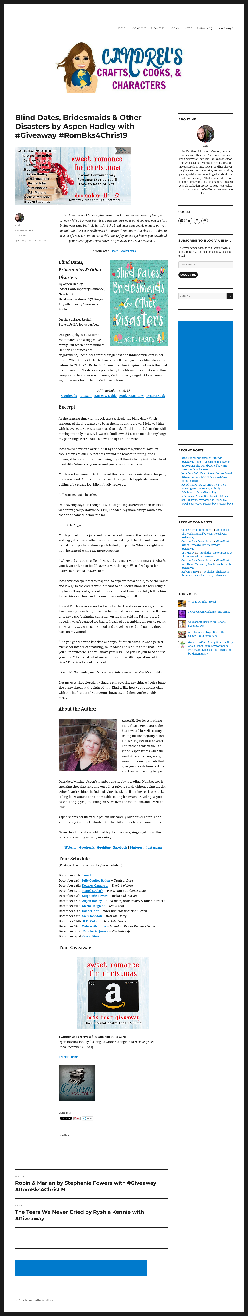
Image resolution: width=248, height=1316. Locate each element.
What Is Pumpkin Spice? (202, 601)
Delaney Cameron (95, 885)
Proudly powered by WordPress (36, 1300)
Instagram (154, 847)
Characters (138, 28)
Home (120, 28)
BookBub (104, 847)
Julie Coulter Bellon (96, 880)
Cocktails (157, 28)
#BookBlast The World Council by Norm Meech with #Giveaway (205, 533)
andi (18, 225)
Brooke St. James (95, 931)
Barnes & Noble (105, 395)
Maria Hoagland (93, 906)
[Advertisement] (82, 1269)
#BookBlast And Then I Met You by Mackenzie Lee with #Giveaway (206, 564)
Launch (87, 875)
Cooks (174, 28)
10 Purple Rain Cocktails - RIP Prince (209, 611)
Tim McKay (187, 552)
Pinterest (137, 847)
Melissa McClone (94, 926)
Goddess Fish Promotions (196, 529)
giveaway (20, 240)
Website (70, 847)
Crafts (188, 28)
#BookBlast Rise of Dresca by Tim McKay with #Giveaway (205, 545)
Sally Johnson (92, 916)
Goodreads (69, 395)
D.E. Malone (91, 921)
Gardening (205, 28)
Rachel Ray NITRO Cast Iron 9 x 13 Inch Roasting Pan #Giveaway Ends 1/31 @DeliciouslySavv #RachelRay (203, 488)
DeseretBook (155, 395)
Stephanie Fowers (95, 896)
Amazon (86, 395)
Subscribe (188, 274)
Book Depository (131, 395)
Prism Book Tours (123, 251)
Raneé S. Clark (92, 890)
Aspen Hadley (92, 901)
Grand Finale (91, 936)
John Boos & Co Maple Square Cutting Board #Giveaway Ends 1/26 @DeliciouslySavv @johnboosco (206, 477)
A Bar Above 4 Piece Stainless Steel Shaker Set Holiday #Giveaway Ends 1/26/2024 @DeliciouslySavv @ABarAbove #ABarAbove (207, 500)
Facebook (120, 847)
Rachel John (90, 911)
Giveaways (225, 28)
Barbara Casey (189, 571)
